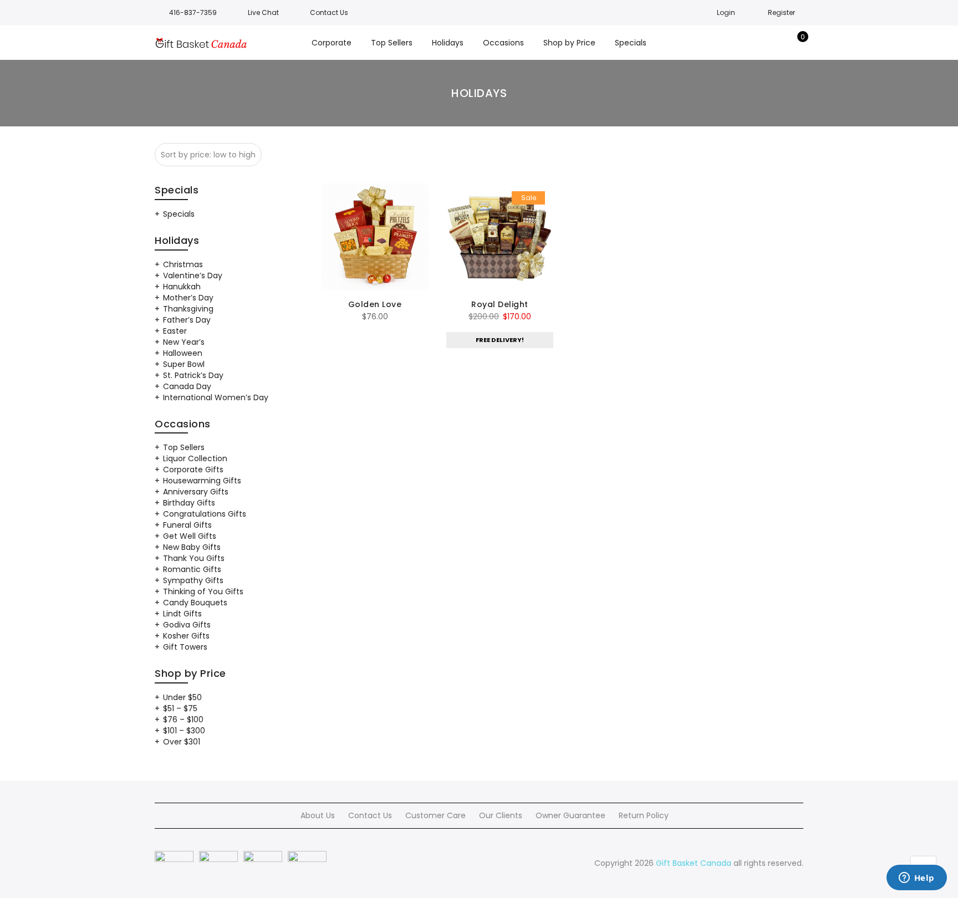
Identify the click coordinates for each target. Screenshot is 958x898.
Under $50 (182, 697)
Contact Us (370, 815)
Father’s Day (187, 319)
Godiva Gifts (187, 624)
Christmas (183, 264)
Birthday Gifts (189, 502)
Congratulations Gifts (204, 513)
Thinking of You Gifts (203, 591)
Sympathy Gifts (193, 580)
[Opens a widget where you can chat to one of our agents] (916, 878)
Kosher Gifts (186, 635)
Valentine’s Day (192, 275)
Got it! (905, 22)
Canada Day (187, 386)
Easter (175, 330)
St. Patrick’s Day (193, 375)
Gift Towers (185, 646)
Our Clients (500, 815)
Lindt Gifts (182, 613)
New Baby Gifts (192, 547)
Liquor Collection (195, 458)
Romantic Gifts (192, 569)
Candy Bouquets (195, 602)
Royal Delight (499, 304)
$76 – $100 (183, 719)
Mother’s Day (188, 297)
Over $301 (181, 741)
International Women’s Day (215, 397)
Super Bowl (184, 364)
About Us (317, 815)
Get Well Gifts (189, 536)
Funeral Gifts (187, 524)
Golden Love (375, 304)
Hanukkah (182, 286)
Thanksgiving (188, 308)
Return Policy (644, 815)
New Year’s (184, 342)
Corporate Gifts (193, 469)
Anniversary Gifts (195, 491)
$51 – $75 (180, 708)
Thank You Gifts (194, 558)
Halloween (182, 353)
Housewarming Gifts (202, 480)
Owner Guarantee (570, 815)
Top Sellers (184, 447)
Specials (179, 214)
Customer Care (435, 815)
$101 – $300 (184, 730)
